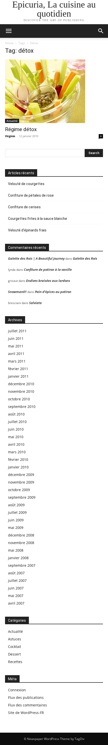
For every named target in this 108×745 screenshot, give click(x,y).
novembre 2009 (21, 482)
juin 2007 (16, 588)
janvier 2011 (18, 376)
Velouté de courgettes (26, 184)
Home (9, 43)
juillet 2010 (17, 421)
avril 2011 (16, 353)
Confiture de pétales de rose (31, 195)
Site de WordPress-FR (26, 712)
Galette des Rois (85, 258)
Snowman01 (17, 291)
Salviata (35, 303)
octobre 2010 (19, 399)
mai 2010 (15, 436)
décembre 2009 (21, 474)
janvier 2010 (18, 467)
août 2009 (16, 504)
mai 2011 (15, 346)
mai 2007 (15, 595)
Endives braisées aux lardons (48, 280)
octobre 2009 (19, 489)
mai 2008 (15, 550)
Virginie (10, 136)
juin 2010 (16, 429)
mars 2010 (17, 452)
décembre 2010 (21, 383)
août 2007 (16, 573)
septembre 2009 (21, 497)
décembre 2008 (21, 535)
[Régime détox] (54, 91)
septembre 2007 (21, 565)
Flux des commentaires (27, 705)
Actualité (12, 121)
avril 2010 (16, 444)
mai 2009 (15, 527)
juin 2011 (16, 338)
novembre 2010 (21, 391)
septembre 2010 (21, 406)
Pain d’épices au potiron (53, 291)
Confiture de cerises (24, 207)
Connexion (17, 690)
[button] (101, 31)
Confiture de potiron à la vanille (48, 269)
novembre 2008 (21, 542)
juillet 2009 (17, 512)
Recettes (15, 661)
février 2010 (18, 459)
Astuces (14, 639)
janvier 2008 (18, 557)
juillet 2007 (17, 580)
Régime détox (21, 129)
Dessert (14, 654)
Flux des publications (26, 697)
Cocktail (14, 646)
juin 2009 (16, 520)
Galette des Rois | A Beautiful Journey (36, 258)
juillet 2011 (17, 331)
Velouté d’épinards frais (27, 230)
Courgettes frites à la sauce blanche (37, 219)
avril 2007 (16, 603)
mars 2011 (17, 361)
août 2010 (16, 414)
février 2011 (18, 368)
